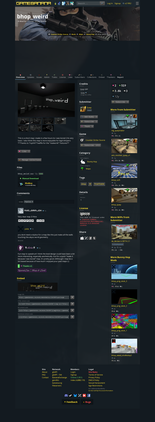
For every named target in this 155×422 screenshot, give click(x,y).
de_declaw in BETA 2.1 (120, 241)
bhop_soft (115, 180)
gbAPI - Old (57, 375)
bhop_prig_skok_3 (119, 281)
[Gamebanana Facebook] (89, 395)
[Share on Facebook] (90, 238)
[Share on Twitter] (86, 238)
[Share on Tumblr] (94, 238)
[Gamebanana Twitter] (80, 395)
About (44, 372)
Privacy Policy (94, 377)
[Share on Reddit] (82, 238)
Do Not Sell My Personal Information (101, 391)
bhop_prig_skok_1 (119, 330)
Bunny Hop (90, 34)
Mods (73, 34)
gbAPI (54, 372)
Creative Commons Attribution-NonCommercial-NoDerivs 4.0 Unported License (92, 222)
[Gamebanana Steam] (71, 395)
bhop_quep (116, 204)
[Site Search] (102, 3)
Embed (21, 278)
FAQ (43, 375)
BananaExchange (59, 377)
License (83, 208)
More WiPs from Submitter (120, 219)
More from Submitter (123, 109)
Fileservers (56, 385)
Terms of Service (96, 375)
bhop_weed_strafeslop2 (121, 355)
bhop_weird (102, 34)
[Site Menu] (137, 3)
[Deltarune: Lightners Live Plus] (59, 3)
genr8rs (55, 380)
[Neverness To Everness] (72, 3)
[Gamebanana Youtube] (84, 395)
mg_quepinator (117, 130)
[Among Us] (55, 3)
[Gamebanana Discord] (66, 395)
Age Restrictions (95, 385)
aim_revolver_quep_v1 (120, 155)
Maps (81, 34)
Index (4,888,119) (78, 380)
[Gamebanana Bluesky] (75, 395)
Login (73, 372)
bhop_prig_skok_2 (119, 306)
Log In (110, 3)
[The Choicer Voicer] (64, 3)
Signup (118, 3)
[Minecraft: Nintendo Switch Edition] (68, 3)
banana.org (57, 383)
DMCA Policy (94, 380)
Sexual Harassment (97, 383)
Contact (45, 377)
